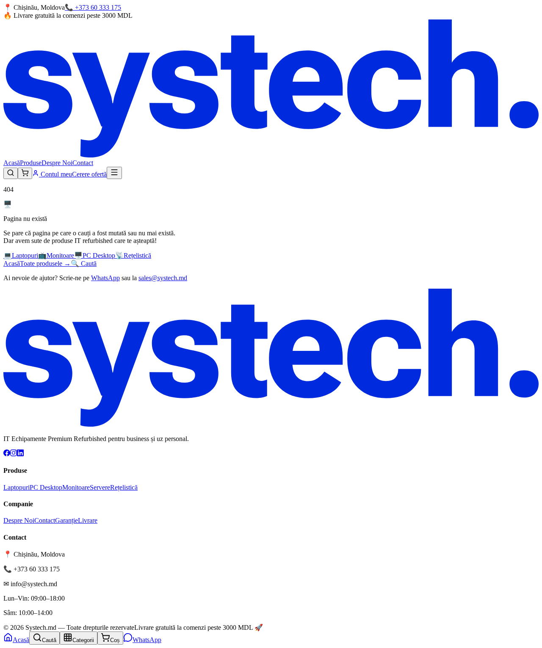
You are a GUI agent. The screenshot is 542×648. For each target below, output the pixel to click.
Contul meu (55, 174)
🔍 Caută (84, 263)
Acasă (11, 162)
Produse (30, 162)
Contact (82, 162)
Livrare (87, 520)
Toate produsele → (45, 263)
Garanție (66, 520)
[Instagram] (13, 454)
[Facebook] (6, 454)
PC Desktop (46, 487)
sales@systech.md (162, 277)
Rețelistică (124, 487)
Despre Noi (56, 162)
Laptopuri (16, 487)
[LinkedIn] (20, 454)
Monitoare (76, 487)
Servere (100, 487)
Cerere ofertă (89, 174)
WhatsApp (105, 277)
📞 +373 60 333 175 (93, 7)
